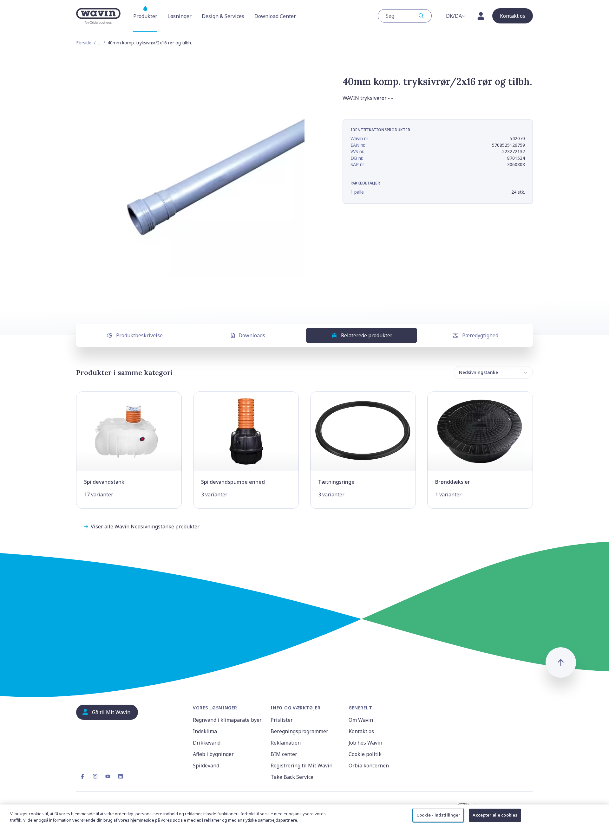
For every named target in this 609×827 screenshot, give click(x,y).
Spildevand (206, 765)
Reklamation (286, 742)
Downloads (252, 335)
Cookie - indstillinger (438, 815)
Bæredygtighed (480, 335)
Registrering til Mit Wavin (301, 765)
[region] (304, 815)
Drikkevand (206, 742)
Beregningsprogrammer (299, 731)
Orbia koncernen (369, 765)
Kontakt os (361, 731)
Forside (83, 43)
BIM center (284, 754)
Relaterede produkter (366, 335)
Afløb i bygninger (213, 754)
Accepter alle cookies (495, 815)
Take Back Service (292, 776)
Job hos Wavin (365, 742)
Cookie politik (365, 754)
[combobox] (405, 16)
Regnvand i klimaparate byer (227, 719)
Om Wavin (361, 719)
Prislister (282, 719)
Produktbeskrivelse (139, 335)
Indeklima (205, 731)
